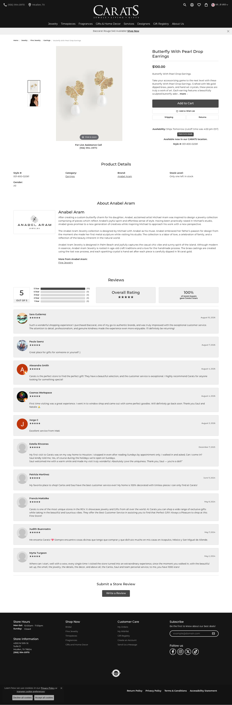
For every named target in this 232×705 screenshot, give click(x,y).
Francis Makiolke (39, 498)
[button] (185, 5)
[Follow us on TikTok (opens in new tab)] (195, 652)
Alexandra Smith (39, 366)
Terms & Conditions (175, 691)
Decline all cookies (22, 697)
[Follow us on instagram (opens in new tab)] (180, 652)
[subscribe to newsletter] (213, 633)
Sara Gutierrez (37, 314)
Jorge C (33, 420)
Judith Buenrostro (40, 529)
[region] (89, 93)
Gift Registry (161, 23)
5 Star (36, 289)
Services (129, 23)
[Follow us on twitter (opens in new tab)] (188, 652)
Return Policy (134, 691)
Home (15, 40)
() (88, 289)
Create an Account (127, 640)
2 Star (36, 298)
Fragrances (86, 23)
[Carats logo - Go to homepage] (116, 12)
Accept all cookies (44, 697)
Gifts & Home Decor (108, 23)
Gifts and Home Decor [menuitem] (76, 644)
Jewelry (53, 23)
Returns (202, 117)
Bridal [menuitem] (68, 627)
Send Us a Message (127, 644)
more (183, 94)
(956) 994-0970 (88, 148)
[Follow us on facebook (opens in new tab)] (173, 652)
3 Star (36, 295)
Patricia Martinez (39, 475)
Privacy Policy (153, 691)
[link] (14, 5)
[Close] (228, 31)
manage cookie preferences (31, 691)
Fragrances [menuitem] (71, 640)
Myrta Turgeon (38, 553)
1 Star (36, 301)
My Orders (123, 627)
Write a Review (116, 593)
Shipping (169, 117)
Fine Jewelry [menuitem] (71, 631)
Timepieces (68, 23)
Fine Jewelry (35, 40)
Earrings (47, 40)
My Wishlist (123, 631)
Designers (143, 23)
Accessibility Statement (203, 691)
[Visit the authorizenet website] (116, 673)
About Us (178, 23)
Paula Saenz (36, 342)
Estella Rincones (38, 444)
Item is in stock (185, 134)
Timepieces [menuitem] (71, 635)
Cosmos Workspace (40, 393)
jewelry (24, 40)
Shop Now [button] (133, 31)
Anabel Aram (125, 176)
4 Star (36, 292)
